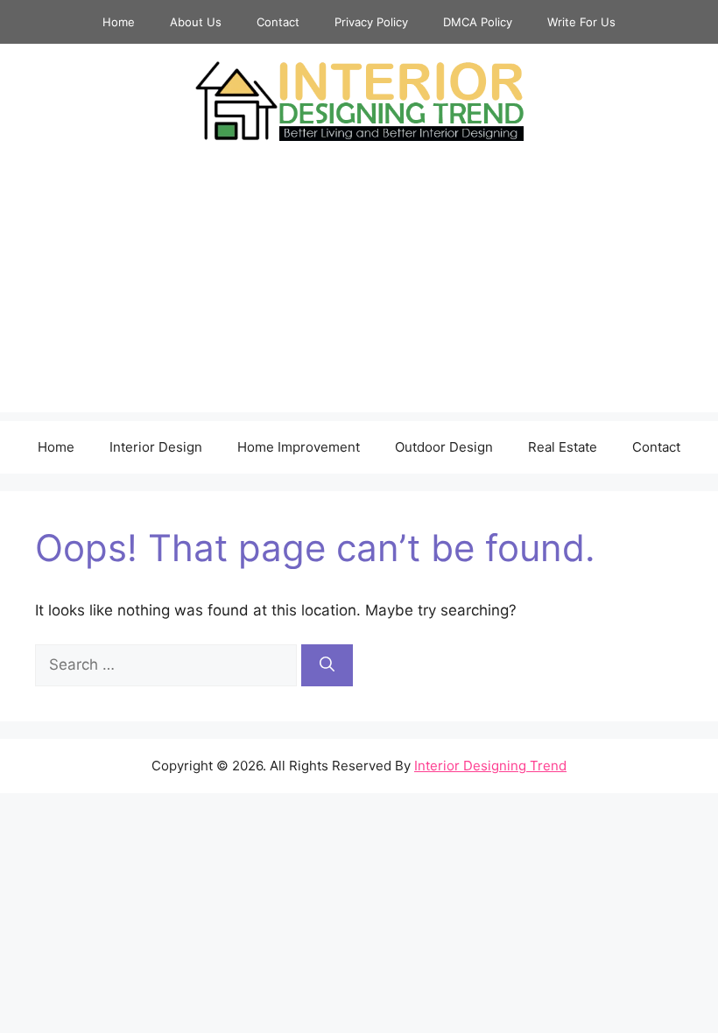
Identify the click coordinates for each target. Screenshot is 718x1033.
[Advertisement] (359, 289)
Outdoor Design (444, 447)
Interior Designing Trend (490, 765)
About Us (196, 22)
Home (118, 22)
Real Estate (562, 447)
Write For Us (581, 22)
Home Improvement (298, 447)
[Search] (327, 665)
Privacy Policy (371, 22)
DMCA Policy (477, 22)
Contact (278, 22)
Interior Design (155, 447)
